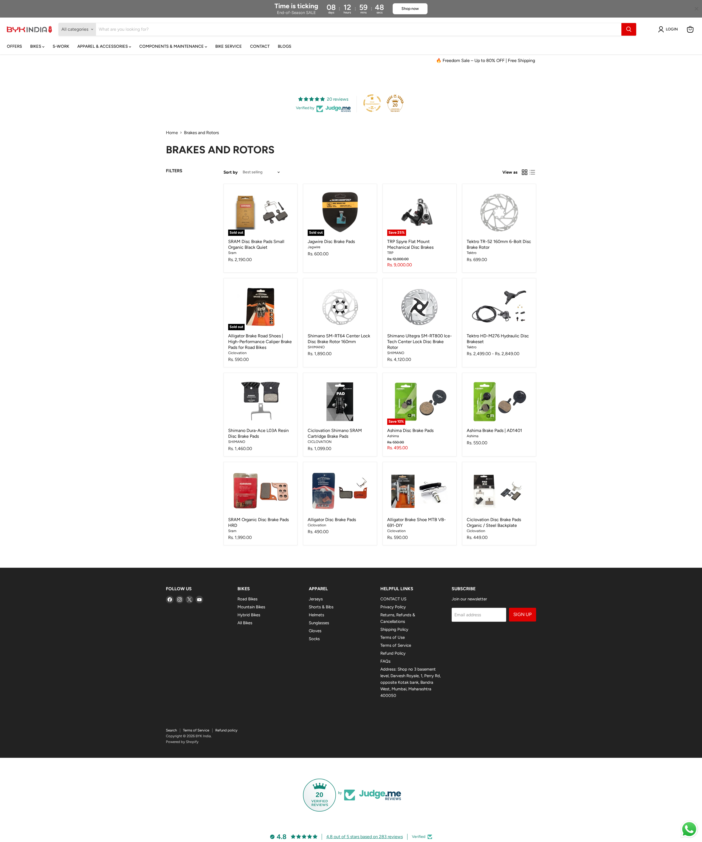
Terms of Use (392, 637)
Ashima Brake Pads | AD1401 (494, 430)
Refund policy (226, 730)
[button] (669, 29)
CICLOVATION (320, 442)
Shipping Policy (394, 629)
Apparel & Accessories (103, 46)
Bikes (36, 46)
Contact (260, 46)
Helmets (316, 614)
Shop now (410, 8)
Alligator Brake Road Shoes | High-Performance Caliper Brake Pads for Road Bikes (260, 341)
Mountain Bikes (251, 606)
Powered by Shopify (182, 742)
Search (171, 730)
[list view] (532, 172)
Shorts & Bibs (321, 606)
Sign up (522, 614)
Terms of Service (395, 645)
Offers (14, 46)
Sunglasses (319, 622)
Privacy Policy (393, 606)
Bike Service (228, 46)
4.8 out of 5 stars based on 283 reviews (364, 836)
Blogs (284, 46)
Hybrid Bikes (248, 614)
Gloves (315, 630)
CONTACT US (393, 599)
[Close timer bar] (696, 9)
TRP (390, 253)
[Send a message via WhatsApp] (689, 829)
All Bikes (244, 622)
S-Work (61, 46)
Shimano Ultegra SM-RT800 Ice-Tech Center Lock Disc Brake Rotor (419, 341)
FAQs (385, 661)
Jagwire (314, 247)
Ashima (393, 436)
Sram (232, 253)
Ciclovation (237, 353)
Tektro (472, 253)
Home (172, 132)
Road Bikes (247, 599)
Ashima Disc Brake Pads (410, 430)
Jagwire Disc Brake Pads (331, 241)
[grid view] (524, 172)
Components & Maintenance (172, 46)
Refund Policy (393, 653)
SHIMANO (316, 347)
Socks (314, 638)
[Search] (628, 29)
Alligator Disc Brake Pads (332, 519)
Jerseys (316, 599)
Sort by (230, 172)
